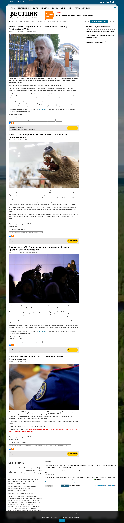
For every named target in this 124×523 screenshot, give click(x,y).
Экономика (55, 8)
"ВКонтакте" (44, 109)
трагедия (49, 445)
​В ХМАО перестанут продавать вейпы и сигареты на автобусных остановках (98, 27)
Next (114, 13)
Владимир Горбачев (31, 31)
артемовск (23, 120)
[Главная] (9, 21)
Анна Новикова (30, 361)
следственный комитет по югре (35, 445)
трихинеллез (39, 232)
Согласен (62, 520)
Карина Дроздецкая (32, 252)
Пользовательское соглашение (54, 482)
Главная (13, 8)
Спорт (70, 8)
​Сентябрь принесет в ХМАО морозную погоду (100, 31)
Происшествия (45, 8)
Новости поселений (23, 8)
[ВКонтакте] (10, 123)
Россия (58, 12)
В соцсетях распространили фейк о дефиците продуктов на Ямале (75, 15)
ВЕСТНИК (24, 14)
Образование (86, 8)
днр (29, 120)
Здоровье (63, 8)
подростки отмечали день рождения (31, 342)
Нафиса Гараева (30, 140)
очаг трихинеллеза (27, 232)
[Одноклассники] (12, 123)
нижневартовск (19, 445)
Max (107, 2)
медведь (17, 232)
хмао (11, 120)
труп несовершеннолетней (62, 445)
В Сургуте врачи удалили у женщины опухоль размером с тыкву (100, 36)
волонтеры (43, 120)
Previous (112, 13)
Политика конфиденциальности (73, 482)
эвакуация (35, 120)
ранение (59, 120)
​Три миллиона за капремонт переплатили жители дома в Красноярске (99, 41)
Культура (77, 8)
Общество (35, 8)
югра (16, 120)
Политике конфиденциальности (57, 517)
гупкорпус (52, 120)
